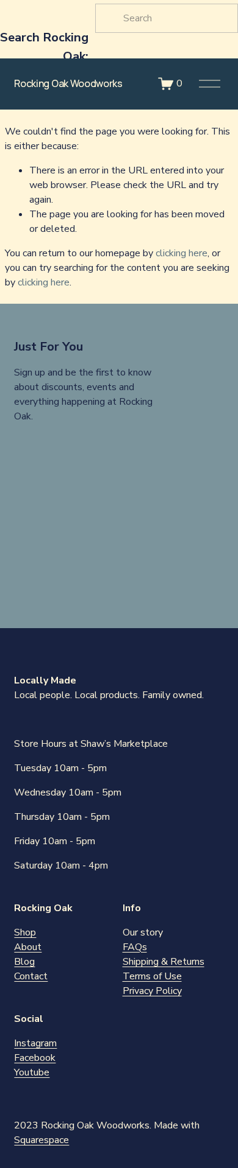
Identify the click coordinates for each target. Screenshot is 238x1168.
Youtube (31, 1072)
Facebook (35, 1058)
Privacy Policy (152, 991)
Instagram (35, 1043)
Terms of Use (152, 976)
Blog (24, 961)
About (27, 947)
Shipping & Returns (163, 961)
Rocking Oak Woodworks (68, 83)
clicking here (181, 253)
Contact (31, 976)
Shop (25, 932)
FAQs (135, 947)
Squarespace (41, 1140)
